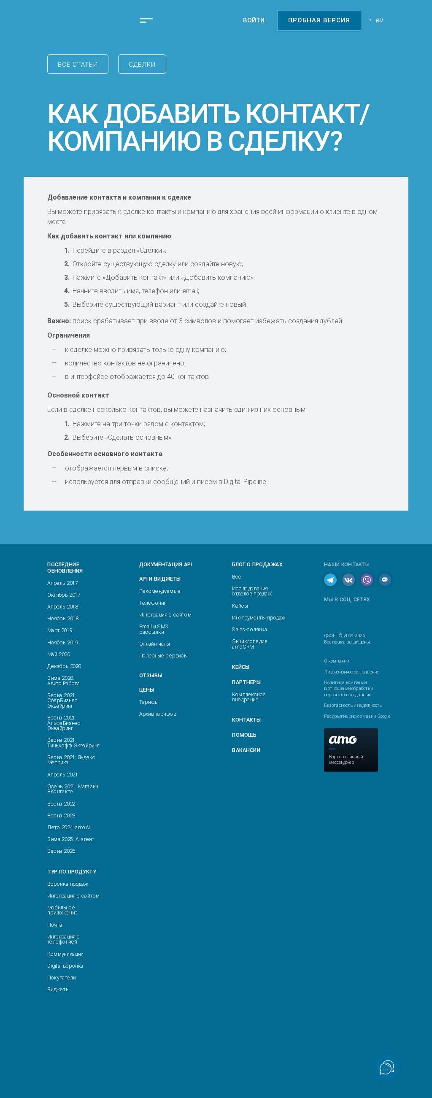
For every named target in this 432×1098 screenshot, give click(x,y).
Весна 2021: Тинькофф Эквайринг (73, 743)
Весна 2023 (61, 815)
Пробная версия (319, 20)
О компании (336, 660)
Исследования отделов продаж (252, 591)
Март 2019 (59, 630)
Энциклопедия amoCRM (249, 644)
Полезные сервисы (163, 656)
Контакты (246, 720)
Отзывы (150, 675)
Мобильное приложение (62, 910)
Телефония (153, 603)
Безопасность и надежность (353, 705)
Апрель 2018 (62, 606)
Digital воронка (65, 966)
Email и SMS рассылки (153, 629)
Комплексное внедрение (249, 697)
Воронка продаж (67, 884)
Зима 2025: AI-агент (70, 839)
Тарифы (149, 702)
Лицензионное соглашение (351, 671)
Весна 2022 (61, 804)
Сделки (142, 64)
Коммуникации (65, 954)
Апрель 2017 (62, 583)
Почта (54, 925)
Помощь (244, 735)
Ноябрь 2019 (62, 642)
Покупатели (61, 977)
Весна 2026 (61, 851)
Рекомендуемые (160, 591)
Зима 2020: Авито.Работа (63, 681)
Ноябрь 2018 (62, 619)
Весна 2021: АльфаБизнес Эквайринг (64, 723)
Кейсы (240, 606)
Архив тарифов (157, 714)
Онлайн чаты (154, 644)
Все (236, 576)
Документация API (165, 564)
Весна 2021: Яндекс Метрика (71, 759)
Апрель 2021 (62, 774)
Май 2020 (58, 654)
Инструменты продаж (258, 617)
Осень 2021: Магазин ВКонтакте (72, 789)
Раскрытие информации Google (357, 716)
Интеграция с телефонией (63, 939)
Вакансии (246, 750)
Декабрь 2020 (64, 666)
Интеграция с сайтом (73, 895)
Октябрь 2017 (63, 595)
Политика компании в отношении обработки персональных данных (348, 688)
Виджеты (58, 990)
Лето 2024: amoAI (68, 827)
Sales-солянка (249, 629)
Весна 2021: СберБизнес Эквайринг (62, 700)
